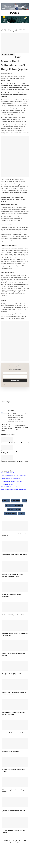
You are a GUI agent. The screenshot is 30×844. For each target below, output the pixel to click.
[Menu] (3, 13)
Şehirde (12, 54)
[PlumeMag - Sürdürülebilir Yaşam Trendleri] (14, 12)
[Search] (27, 12)
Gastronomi (5, 54)
